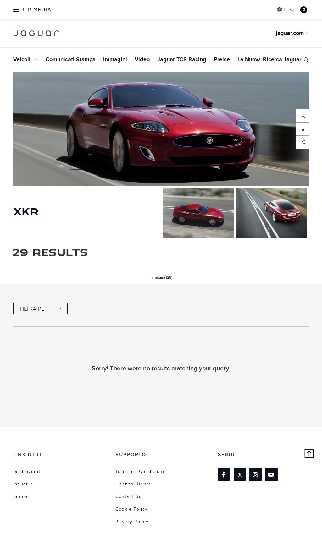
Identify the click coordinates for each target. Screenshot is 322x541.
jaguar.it (22, 484)
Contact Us (128, 496)
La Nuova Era (254, 59)
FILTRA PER (34, 308)
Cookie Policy (131, 509)
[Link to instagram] (255, 474)
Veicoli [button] (22, 59)
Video (142, 59)
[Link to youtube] (271, 474)
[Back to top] (309, 454)
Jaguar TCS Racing (181, 59)
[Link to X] (240, 474)
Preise (222, 59)
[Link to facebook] (224, 474)
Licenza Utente (133, 484)
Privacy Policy (131, 521)
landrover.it (26, 471)
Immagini (115, 59)
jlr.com (21, 496)
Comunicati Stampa (71, 59)
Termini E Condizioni (139, 471)
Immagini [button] (161, 277)
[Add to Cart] (302, 128)
